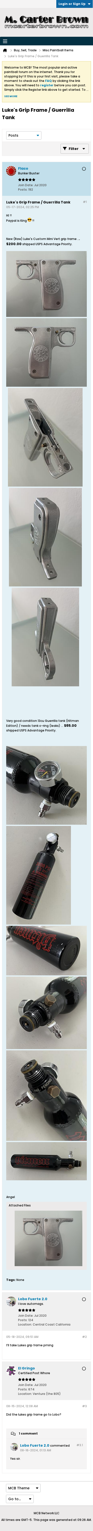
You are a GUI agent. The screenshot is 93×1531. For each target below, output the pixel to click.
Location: (25, 1324)
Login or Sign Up (72, 4)
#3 (84, 1406)
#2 (84, 1337)
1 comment (28, 1433)
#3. (79, 1445)
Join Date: (25, 185)
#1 (85, 202)
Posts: (23, 189)
